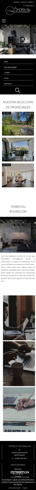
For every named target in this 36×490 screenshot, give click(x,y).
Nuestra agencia (18, 474)
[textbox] (18, 72)
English (23, 2)
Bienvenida (18, 469)
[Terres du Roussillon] (18, 15)
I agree (25, 488)
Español (30, 2)
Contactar (18, 476)
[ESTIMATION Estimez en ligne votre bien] (18, 409)
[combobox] (18, 72)
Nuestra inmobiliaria (18, 471)
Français (16, 2)
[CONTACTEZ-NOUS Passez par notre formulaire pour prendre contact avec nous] (18, 363)
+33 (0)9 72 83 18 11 (20, 458)
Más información (14, 488)
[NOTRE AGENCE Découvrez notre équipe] (18, 317)
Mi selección (29, 5)
